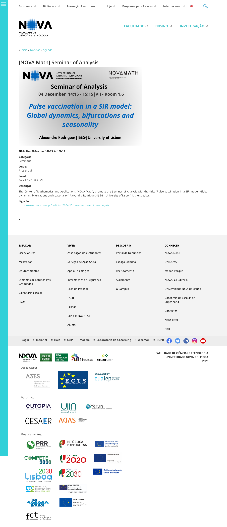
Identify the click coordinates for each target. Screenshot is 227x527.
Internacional (172, 6)
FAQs (22, 302)
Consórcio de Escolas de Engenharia (180, 300)
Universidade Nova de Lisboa (183, 289)
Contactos (171, 311)
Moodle (85, 340)
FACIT (70, 298)
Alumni (71, 325)
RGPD (160, 340)
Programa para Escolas (137, 6)
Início (24, 50)
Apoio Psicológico (78, 271)
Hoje (109, 6)
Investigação (192, 26)
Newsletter (171, 320)
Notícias (35, 50)
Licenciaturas (27, 253)
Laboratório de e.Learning (114, 340)
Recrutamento (125, 271)
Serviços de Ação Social (82, 262)
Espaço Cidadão (126, 262)
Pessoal (72, 307)
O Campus (122, 289)
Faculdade (134, 26)
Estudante (25, 6)
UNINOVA (171, 262)
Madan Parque (174, 271)
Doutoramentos (29, 271)
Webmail (144, 340)
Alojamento (123, 280)
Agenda (47, 50)
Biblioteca (49, 6)
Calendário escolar (30, 293)
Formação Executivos (81, 6)
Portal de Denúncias (128, 253)
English (191, 6)
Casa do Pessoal (77, 289)
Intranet (41, 340)
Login (25, 340)
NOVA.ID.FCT (172, 253)
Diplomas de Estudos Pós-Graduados (35, 282)
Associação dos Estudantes (84, 253)
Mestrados (25, 262)
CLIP (70, 340)
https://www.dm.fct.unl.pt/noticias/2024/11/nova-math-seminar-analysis (64, 205)
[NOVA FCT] (35, 27)
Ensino (161, 26)
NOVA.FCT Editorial (176, 280)
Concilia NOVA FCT (78, 316)
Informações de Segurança (84, 280)
